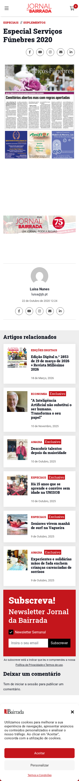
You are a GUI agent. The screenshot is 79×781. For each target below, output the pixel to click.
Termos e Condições (40, 775)
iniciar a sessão (26, 684)
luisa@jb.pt (39, 294)
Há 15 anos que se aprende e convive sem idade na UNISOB (50, 488)
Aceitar (39, 753)
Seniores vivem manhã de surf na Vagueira (50, 525)
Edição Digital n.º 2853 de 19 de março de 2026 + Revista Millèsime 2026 (50, 363)
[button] (72, 711)
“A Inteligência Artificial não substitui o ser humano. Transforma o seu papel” (51, 409)
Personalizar (40, 765)
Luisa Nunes (39, 289)
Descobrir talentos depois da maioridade (48, 450)
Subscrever (59, 643)
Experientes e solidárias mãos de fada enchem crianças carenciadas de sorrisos (51, 565)
